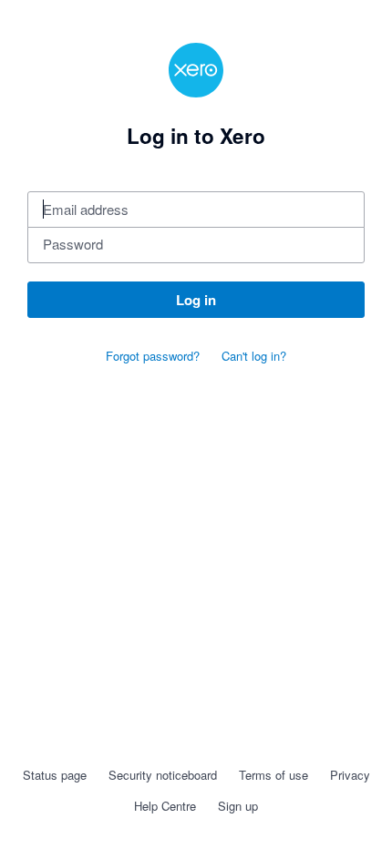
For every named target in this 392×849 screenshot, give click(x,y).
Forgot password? (153, 355)
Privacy (350, 774)
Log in (196, 300)
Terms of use (273, 774)
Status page (55, 774)
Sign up (238, 805)
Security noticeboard (162, 774)
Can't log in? (254, 355)
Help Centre (165, 805)
